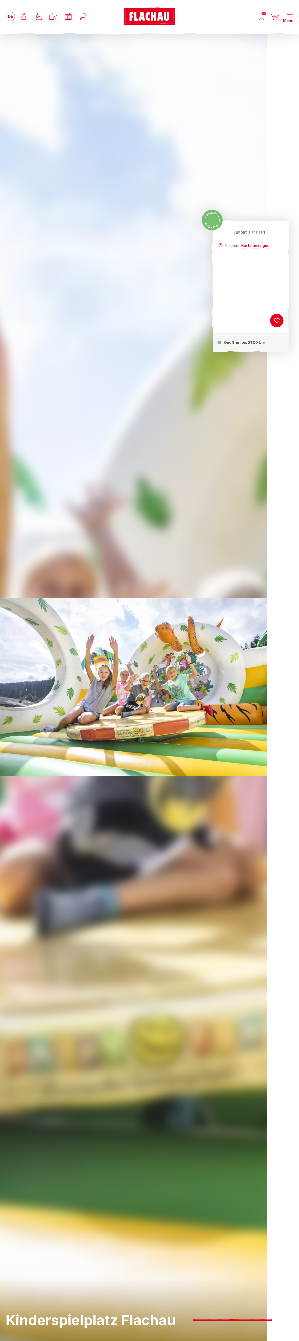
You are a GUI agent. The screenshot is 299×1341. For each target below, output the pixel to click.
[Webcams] (53, 16)
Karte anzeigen (255, 245)
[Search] (83, 16)
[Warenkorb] (274, 16)
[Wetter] (38, 16)
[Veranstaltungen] (68, 16)
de (10, 16)
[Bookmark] (277, 320)
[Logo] (149, 16)
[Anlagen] (23, 16)
